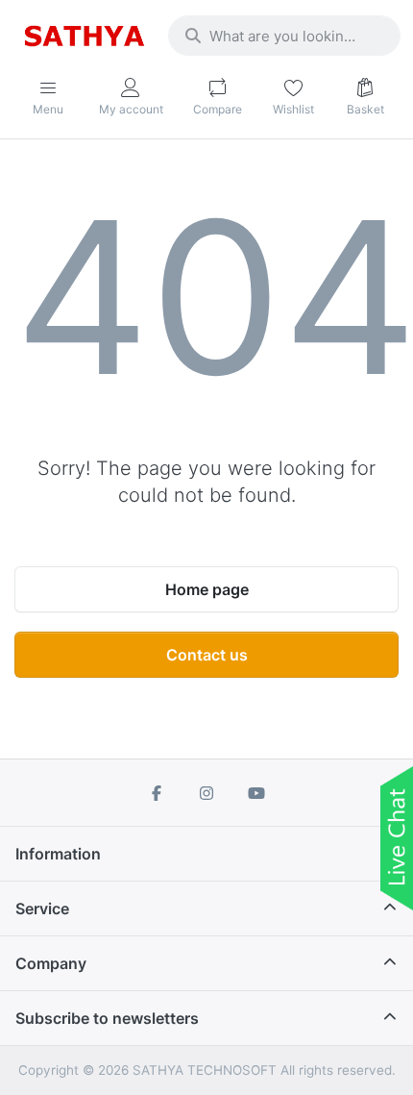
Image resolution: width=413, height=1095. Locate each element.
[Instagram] (206, 793)
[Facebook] (157, 793)
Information (58, 853)
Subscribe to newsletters (107, 1018)
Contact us (207, 654)
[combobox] (284, 35)
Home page (207, 589)
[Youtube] (256, 793)
